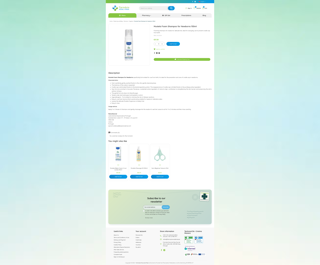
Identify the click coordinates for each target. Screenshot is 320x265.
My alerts (138, 247)
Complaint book (118, 254)
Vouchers (138, 245)
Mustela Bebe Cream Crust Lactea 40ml (118, 169)
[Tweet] (157, 53)
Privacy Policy (117, 242)
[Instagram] (195, 1)
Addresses (138, 242)
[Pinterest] (159, 53)
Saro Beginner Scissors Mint (160, 168)
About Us (116, 235)
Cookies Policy (117, 245)
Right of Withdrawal (119, 257)
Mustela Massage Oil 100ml (139, 168)
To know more (149, 218)
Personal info (139, 235)
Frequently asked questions (121, 252)
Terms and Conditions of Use (121, 237)
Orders (137, 237)
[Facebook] (192, 1)
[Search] (171, 8)
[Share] (154, 53)
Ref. (155, 35)
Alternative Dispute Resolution (122, 247)
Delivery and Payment (120, 240)
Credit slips (139, 240)
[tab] (114, 72)
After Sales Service (119, 249)
